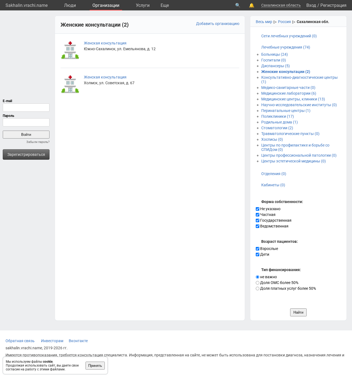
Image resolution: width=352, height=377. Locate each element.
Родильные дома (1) (279, 122)
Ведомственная (273, 226)
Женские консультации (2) (285, 71)
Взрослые (268, 248)
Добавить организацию (217, 23)
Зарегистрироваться (26, 154)
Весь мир (264, 21)
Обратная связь (20, 341)
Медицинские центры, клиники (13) (293, 99)
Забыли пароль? (38, 142)
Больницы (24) (274, 54)
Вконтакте (78, 341)
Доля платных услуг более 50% (287, 288)
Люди (70, 5)
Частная (267, 214)
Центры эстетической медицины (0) (293, 161)
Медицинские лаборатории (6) (288, 93)
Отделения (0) (273, 173)
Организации (105, 5)
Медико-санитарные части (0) (288, 87)
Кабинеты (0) (273, 185)
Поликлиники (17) (277, 116)
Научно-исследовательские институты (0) (299, 105)
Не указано (269, 209)
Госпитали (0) (273, 60)
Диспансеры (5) (275, 66)
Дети (264, 254)
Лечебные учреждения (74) (285, 47)
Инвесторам (52, 341)
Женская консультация (105, 43)
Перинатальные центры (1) (285, 110)
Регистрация (333, 5)
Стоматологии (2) (277, 128)
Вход (311, 5)
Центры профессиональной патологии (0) (299, 155)
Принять (95, 366)
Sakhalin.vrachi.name (27, 5)
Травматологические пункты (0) (290, 133)
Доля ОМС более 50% (278, 282)
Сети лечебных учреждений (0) (289, 36)
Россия (284, 21)
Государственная (275, 220)
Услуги (143, 5)
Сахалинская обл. (313, 21)
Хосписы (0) (272, 139)
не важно (268, 277)
